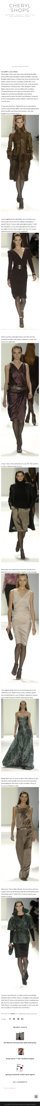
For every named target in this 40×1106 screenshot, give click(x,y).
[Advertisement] (20, 38)
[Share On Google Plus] (22, 1019)
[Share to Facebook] (10, 1019)
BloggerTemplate (31, 1104)
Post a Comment (10, 1088)
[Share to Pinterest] (18, 1019)
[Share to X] (14, 1019)
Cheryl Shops (20, 8)
